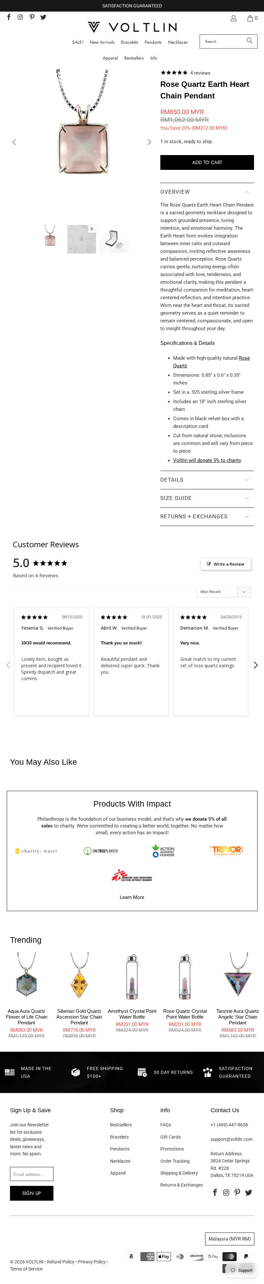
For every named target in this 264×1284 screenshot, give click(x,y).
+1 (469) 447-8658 (229, 1124)
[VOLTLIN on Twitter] (43, 18)
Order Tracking (175, 1161)
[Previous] (15, 142)
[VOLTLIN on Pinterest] (31, 18)
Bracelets (119, 1137)
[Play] (82, 142)
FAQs (165, 1124)
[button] (153, 58)
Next (256, 661)
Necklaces (120, 1161)
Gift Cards (170, 1137)
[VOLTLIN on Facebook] (8, 18)
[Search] (249, 41)
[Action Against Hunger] (163, 851)
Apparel (118, 1173)
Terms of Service (26, 1268)
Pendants (119, 1148)
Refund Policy (60, 1261)
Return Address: (226, 1153)
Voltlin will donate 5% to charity (207, 460)
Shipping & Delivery (179, 1173)
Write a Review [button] (229, 564)
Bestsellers (121, 1124)
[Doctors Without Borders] (132, 875)
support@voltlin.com (231, 1139)
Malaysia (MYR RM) (230, 1239)
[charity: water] (38, 851)
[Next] (149, 142)
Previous (8, 661)
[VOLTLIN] (132, 27)
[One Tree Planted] (100, 851)
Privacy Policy (92, 1261)
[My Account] (233, 18)
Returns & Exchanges (181, 1184)
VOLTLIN (34, 1261)
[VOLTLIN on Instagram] (20, 18)
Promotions (172, 1148)
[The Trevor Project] (226, 851)
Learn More (132, 897)
